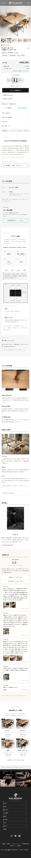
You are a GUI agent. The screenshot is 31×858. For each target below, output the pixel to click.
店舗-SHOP (5, 826)
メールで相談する (8, 108)
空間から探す (5, 809)
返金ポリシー (13, 845)
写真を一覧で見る (6, 45)
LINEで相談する (23, 108)
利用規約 (8, 843)
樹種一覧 (4, 806)
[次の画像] (30, 21)
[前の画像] (1, 21)
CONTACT (5, 822)
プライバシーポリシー (16, 843)
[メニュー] (28, 3)
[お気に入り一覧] (4, 3)
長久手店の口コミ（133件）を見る (15, 581)
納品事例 (4, 816)
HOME (3, 767)
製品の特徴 (5, 819)
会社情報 (4, 829)
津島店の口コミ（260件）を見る (15, 577)
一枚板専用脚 (5, 813)
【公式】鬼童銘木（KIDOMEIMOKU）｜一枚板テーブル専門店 (16, 849)
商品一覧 (4, 803)
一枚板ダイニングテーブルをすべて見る (15, 760)
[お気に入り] (28, 48)
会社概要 (3, 843)
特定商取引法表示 (25, 843)
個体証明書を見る (15, 220)
